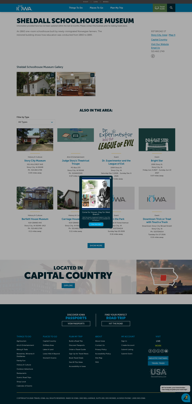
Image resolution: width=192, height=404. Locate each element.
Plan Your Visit (96, 224)
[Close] (110, 178)
